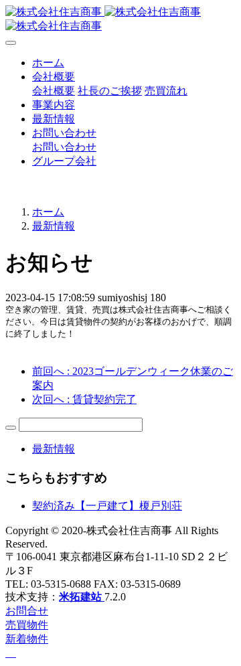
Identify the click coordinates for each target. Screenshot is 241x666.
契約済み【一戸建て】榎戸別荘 (107, 505)
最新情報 (53, 226)
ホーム (48, 62)
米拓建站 (81, 596)
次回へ (84, 399)
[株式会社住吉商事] (120, 19)
